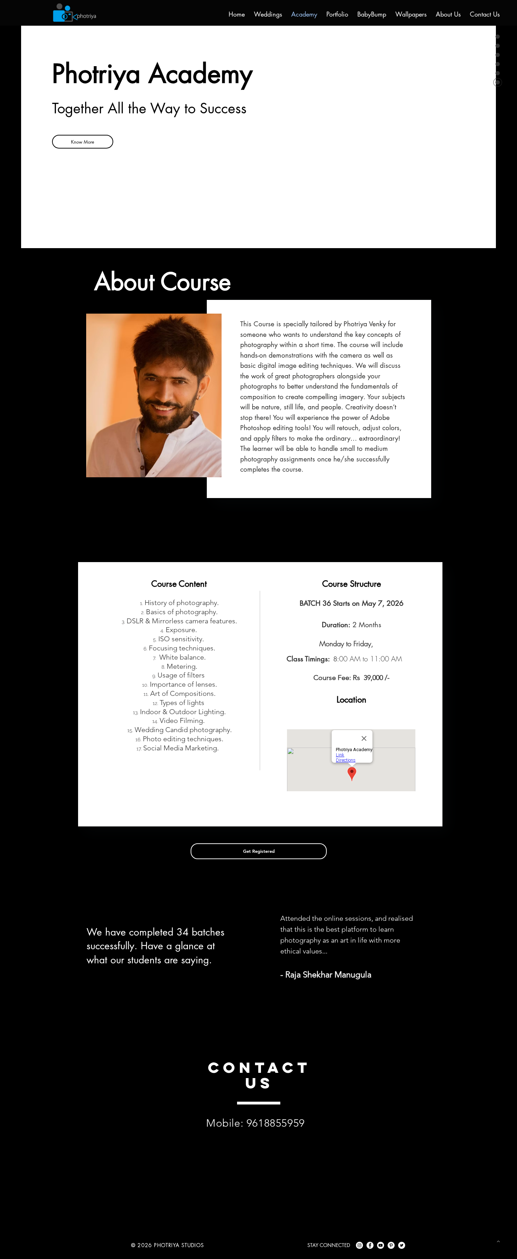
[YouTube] (380, 1245)
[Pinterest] (391, 1245)
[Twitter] (401, 1245)
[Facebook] (370, 1245)
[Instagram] (359, 1245)
